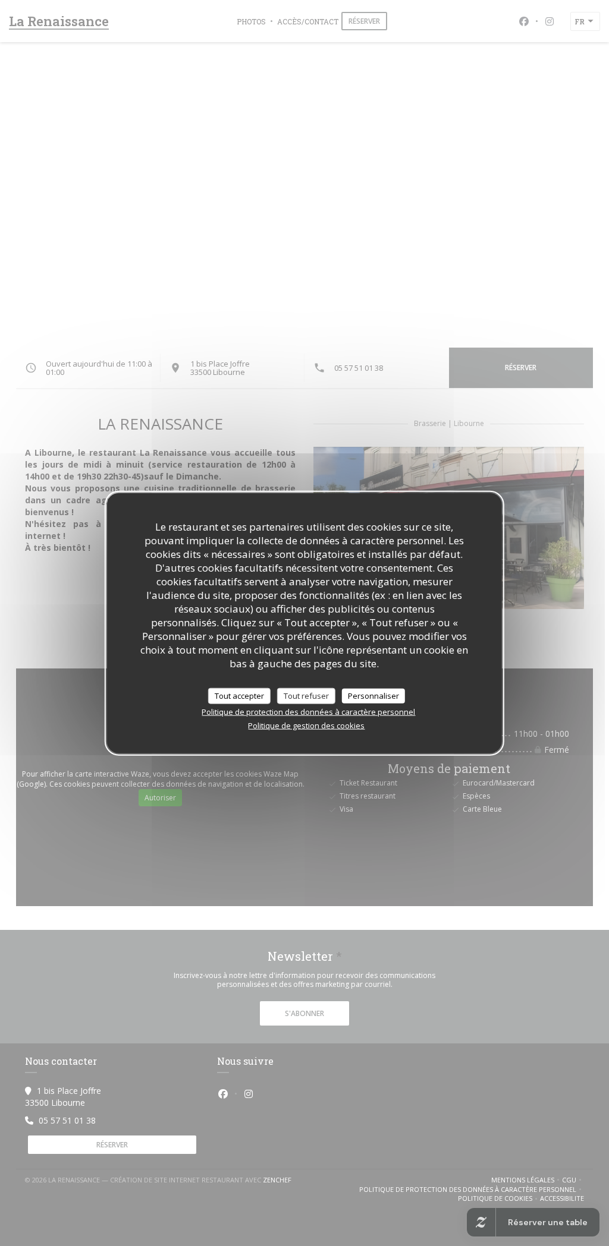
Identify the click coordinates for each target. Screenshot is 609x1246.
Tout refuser (306, 695)
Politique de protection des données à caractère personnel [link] (308, 711)
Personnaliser (373, 695)
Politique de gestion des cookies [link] (306, 725)
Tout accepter (239, 695)
